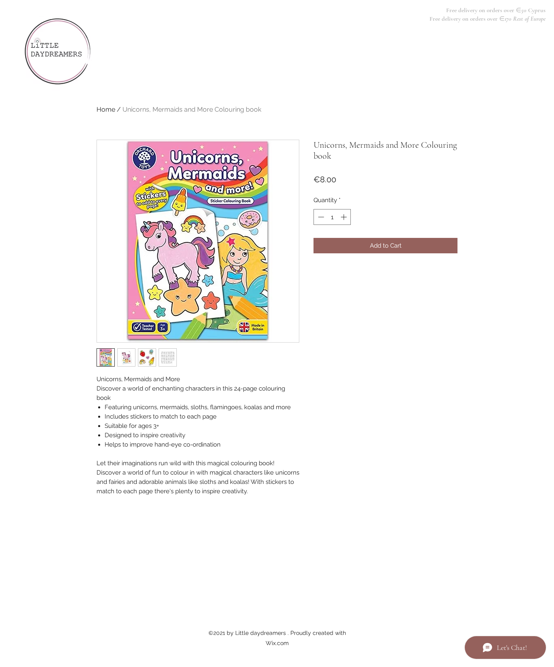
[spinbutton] (332, 216)
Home (106, 109)
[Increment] (344, 216)
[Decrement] (320, 216)
